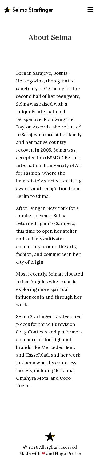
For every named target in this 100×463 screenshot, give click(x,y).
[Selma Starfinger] (50, 436)
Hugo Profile (68, 453)
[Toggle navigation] (90, 9)
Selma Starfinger (32, 9)
